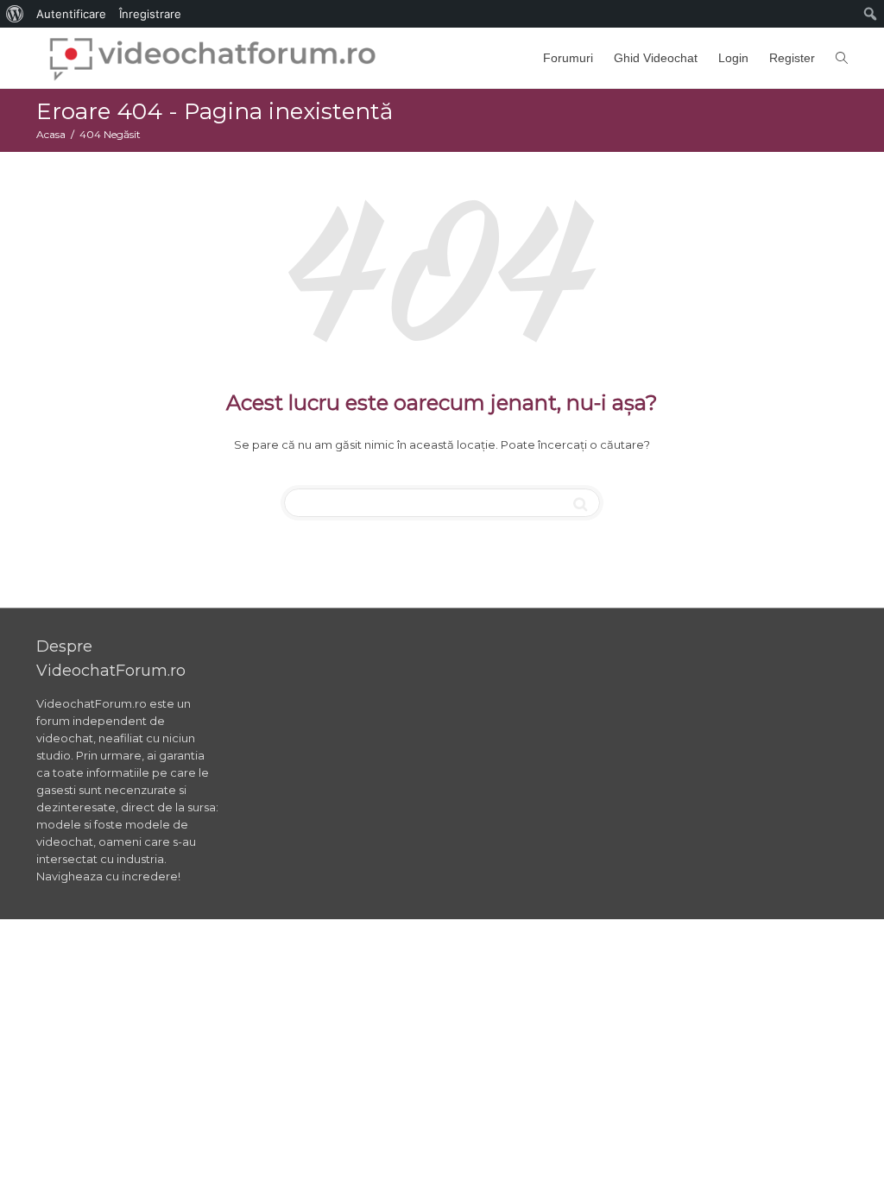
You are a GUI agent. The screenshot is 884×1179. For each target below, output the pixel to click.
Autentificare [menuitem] (71, 14)
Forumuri (568, 58)
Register (792, 58)
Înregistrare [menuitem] (150, 14)
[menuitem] (15, 14)
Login (733, 58)
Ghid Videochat (656, 58)
